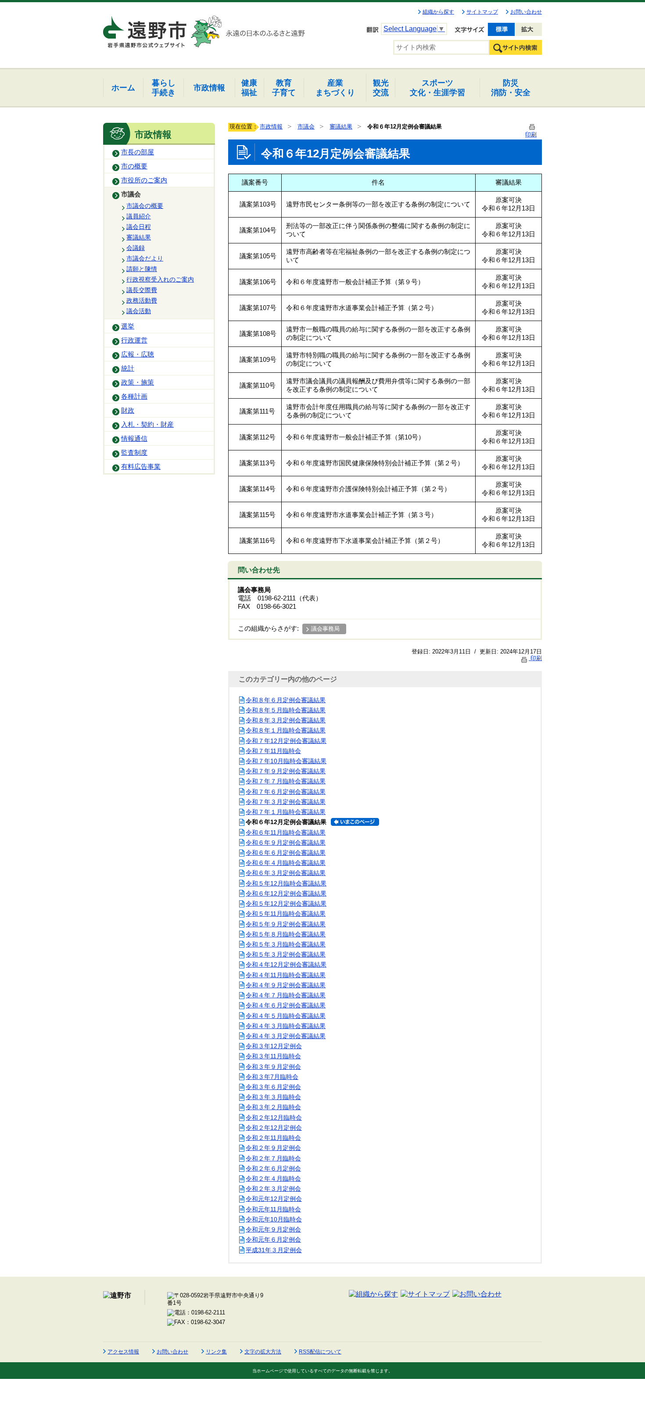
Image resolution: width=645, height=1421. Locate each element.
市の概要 (134, 166)
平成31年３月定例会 (274, 1249)
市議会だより (144, 258)
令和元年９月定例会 (273, 1229)
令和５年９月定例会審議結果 (286, 924)
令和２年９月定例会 (273, 1147)
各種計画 (134, 396)
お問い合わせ (526, 12)
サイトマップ (482, 12)
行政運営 (134, 340)
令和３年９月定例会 (273, 1066)
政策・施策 (137, 382)
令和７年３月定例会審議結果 (286, 801)
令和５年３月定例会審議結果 (286, 954)
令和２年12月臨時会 (274, 1117)
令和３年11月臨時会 (273, 1056)
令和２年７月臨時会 (273, 1158)
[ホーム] (145, 28)
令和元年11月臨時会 (273, 1209)
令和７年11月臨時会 (273, 750)
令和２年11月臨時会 (273, 1137)
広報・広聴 (137, 354)
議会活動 (138, 310)
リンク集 (216, 1352)
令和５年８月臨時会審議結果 (286, 934)
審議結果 (138, 237)
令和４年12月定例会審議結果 (286, 964)
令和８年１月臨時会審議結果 (286, 730)
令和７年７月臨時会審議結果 (286, 781)
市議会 (131, 194)
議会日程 (138, 226)
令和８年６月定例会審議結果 (286, 699)
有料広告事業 (141, 466)
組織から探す (438, 12)
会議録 (135, 247)
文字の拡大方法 (262, 1352)
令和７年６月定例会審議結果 (286, 791)
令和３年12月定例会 (274, 1046)
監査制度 (134, 452)
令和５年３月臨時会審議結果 (286, 944)
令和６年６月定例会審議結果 (286, 852)
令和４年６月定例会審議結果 (286, 1005)
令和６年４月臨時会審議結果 (286, 862)
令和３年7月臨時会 (272, 1076)
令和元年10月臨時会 (274, 1219)
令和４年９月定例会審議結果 (286, 985)
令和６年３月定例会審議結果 (286, 872)
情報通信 (134, 438)
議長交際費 (141, 289)
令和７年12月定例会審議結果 (286, 740)
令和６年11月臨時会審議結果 (286, 832)
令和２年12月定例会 (274, 1127)
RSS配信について (320, 1352)
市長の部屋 (137, 152)
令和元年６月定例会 (273, 1239)
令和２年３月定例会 (273, 1188)
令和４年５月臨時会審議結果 (286, 1015)
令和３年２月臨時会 (273, 1106)
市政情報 (271, 126)
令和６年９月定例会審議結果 (286, 842)
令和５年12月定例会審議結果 (286, 903)
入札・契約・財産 (147, 424)
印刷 (535, 658)
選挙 (127, 326)
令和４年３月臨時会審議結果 (286, 1025)
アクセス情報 (123, 1352)
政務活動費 (141, 300)
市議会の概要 (144, 205)
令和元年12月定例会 (274, 1198)
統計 (127, 368)
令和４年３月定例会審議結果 (286, 1035)
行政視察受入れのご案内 (160, 279)
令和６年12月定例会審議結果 (286, 893)
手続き (164, 87)
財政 (127, 410)
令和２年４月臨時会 (273, 1178)
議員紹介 (138, 216)
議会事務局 (325, 628)
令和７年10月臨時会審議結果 (286, 760)
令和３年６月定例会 (273, 1086)
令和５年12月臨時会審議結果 (286, 883)
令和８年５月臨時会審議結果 (286, 710)
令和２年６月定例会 (273, 1168)
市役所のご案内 (144, 180)
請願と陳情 (141, 268)
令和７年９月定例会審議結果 (286, 771)
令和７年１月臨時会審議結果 (286, 811)
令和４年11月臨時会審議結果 (286, 974)
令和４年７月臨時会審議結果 (286, 995)
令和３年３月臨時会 (273, 1096)
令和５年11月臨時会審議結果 (286, 913)
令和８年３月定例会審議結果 (286, 720)
